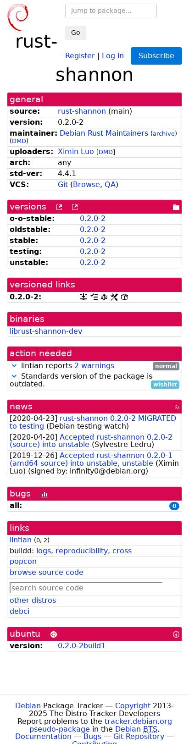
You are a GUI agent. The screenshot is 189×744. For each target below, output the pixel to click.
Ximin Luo (76, 151)
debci (19, 611)
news (21, 406)
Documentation (43, 736)
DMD (19, 141)
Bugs (92, 736)
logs (43, 550)
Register (80, 55)
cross (122, 550)
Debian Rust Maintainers (104, 133)
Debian (28, 705)
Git (63, 184)
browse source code (46, 572)
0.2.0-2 (93, 218)
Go (75, 32)
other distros (33, 600)
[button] (14, 365)
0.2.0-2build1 (82, 645)
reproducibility (82, 550)
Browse (86, 184)
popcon (23, 561)
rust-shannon (82, 111)
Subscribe (156, 55)
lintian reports (98, 366)
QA (110, 184)
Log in (113, 55)
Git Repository (138, 736)
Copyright (132, 705)
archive (164, 133)
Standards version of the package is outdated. (93, 380)
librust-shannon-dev (46, 331)
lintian (21, 539)
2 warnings (94, 365)
